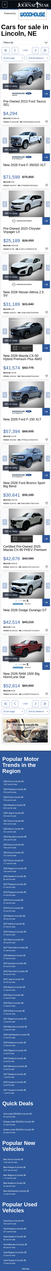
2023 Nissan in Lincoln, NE (14, 917)
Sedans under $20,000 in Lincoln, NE (18, 1131)
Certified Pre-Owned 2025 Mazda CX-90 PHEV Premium (25, 548)
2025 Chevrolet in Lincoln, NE (15, 972)
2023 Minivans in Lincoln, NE (15, 1067)
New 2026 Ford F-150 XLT (22, 419)
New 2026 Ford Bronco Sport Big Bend (24, 484)
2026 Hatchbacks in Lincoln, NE (16, 1036)
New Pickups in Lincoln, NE (14, 1168)
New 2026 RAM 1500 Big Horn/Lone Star (21, 675)
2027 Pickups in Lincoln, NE (14, 885)
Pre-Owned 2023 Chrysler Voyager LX (22, 230)
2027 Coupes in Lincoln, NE (14, 1091)
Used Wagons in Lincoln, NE (15, 1253)
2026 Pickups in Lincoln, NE (14, 790)
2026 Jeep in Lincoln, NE (13, 814)
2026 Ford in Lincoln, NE (13, 798)
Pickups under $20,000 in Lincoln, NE (18, 1123)
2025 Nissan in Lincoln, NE (14, 988)
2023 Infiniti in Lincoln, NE (14, 1012)
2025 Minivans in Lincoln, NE (15, 1028)
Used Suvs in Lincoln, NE (13, 1222)
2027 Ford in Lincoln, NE (13, 861)
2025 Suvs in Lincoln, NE (13, 846)
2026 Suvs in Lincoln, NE (13, 782)
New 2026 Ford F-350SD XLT (24, 165)
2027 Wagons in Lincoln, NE (15, 1020)
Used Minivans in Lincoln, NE (15, 1245)
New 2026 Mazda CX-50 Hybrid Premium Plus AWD (22, 357)
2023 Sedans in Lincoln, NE (14, 1044)
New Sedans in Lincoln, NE (14, 1184)
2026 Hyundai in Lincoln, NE (15, 838)
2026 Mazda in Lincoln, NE (14, 806)
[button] (4, 77)
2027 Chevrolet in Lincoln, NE (15, 949)
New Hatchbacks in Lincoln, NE (16, 1192)
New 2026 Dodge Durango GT (25, 610)
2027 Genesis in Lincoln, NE (14, 964)
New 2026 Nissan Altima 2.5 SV (23, 294)
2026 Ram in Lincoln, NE (13, 830)
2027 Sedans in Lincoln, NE (14, 1075)
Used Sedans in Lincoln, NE (14, 1238)
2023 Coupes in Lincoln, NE (14, 1083)
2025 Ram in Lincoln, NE (13, 1004)
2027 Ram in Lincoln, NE (13, 941)
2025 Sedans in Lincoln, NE (14, 1059)
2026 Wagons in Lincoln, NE (15, 869)
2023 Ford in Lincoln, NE (13, 909)
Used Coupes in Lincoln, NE (14, 1261)
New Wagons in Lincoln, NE (14, 1176)
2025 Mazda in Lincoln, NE (14, 956)
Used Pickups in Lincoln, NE (14, 1230)
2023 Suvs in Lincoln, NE (13, 854)
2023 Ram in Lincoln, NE (13, 996)
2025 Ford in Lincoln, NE (13, 901)
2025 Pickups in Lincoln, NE (14, 933)
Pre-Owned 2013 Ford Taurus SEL (24, 103)
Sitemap (25, 1269)
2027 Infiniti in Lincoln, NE (14, 925)
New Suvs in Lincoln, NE (13, 1160)
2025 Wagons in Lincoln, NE (15, 1051)
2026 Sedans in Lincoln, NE (14, 877)
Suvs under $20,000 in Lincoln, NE (17, 1115)
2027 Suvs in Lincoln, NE (13, 822)
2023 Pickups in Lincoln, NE (14, 893)
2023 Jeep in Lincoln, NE (13, 980)
